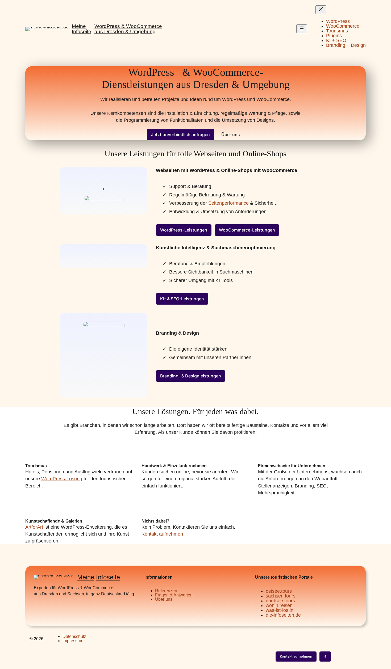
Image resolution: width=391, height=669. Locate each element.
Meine (85, 577)
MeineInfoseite (81, 28)
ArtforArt (34, 527)
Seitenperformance (228, 203)
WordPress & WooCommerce (128, 26)
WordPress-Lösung (61, 478)
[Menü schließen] (320, 9)
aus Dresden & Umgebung (125, 31)
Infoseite (108, 577)
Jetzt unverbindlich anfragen (180, 134)
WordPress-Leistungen (183, 230)
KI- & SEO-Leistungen (182, 298)
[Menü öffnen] (301, 28)
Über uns (230, 134)
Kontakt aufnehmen (162, 534)
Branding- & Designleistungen (190, 375)
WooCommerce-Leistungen (247, 230)
